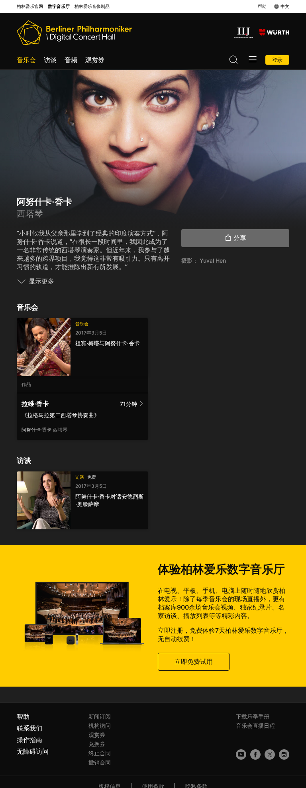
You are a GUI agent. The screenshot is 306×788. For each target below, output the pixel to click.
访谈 (50, 60)
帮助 (262, 6)
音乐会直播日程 (255, 725)
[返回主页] (74, 32)
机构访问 (99, 725)
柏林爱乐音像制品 (92, 6)
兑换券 (96, 743)
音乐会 (26, 60)
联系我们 (29, 728)
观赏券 (94, 60)
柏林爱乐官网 (30, 6)
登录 (277, 60)
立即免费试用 (194, 661)
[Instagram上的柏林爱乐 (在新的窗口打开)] (284, 754)
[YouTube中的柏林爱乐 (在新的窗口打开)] (241, 754)
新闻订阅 (99, 716)
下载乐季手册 (252, 716)
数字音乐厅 (59, 6)
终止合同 (99, 753)
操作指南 (29, 740)
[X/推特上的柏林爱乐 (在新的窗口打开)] (270, 754)
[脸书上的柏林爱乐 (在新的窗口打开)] (255, 754)
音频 (71, 60)
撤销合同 (99, 762)
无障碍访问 (33, 751)
